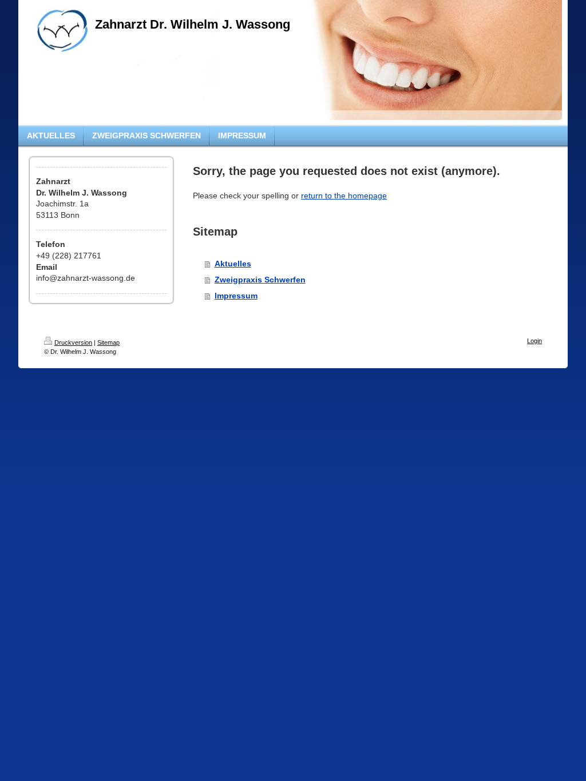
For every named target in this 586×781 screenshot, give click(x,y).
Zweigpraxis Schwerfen (260, 279)
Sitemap (108, 342)
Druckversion (73, 342)
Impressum (236, 295)
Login (534, 340)
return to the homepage (344, 195)
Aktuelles (233, 263)
